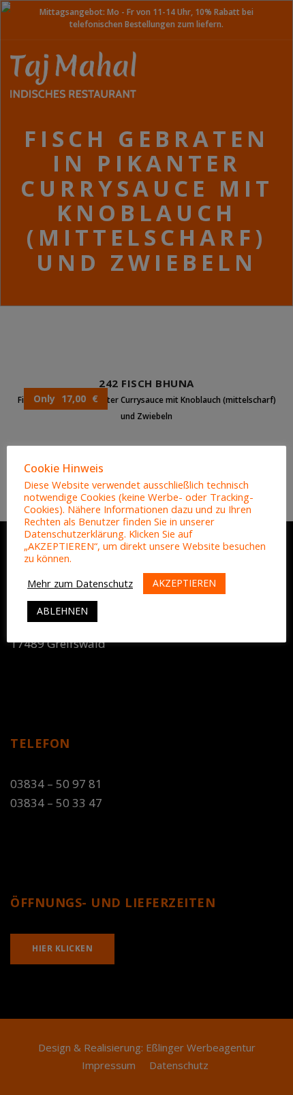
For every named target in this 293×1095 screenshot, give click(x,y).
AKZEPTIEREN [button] (184, 582)
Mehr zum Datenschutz (80, 583)
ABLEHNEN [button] (62, 610)
